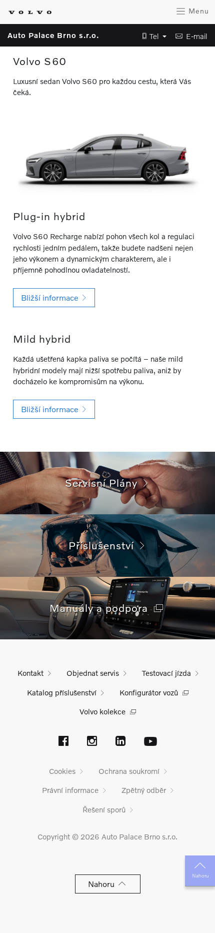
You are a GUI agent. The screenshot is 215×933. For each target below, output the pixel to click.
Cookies (62, 770)
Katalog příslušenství (61, 692)
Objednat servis (92, 672)
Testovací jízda (166, 672)
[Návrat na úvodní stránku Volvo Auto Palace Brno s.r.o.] (30, 12)
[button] (151, 36)
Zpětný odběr (144, 789)
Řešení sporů (104, 809)
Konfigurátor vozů (149, 692)
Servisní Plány (104, 482)
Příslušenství (104, 545)
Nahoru (200, 875)
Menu (197, 11)
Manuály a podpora (102, 607)
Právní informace (70, 789)
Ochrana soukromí (129, 770)
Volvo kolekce (103, 711)
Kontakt (31, 672)
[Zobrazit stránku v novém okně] (63, 742)
